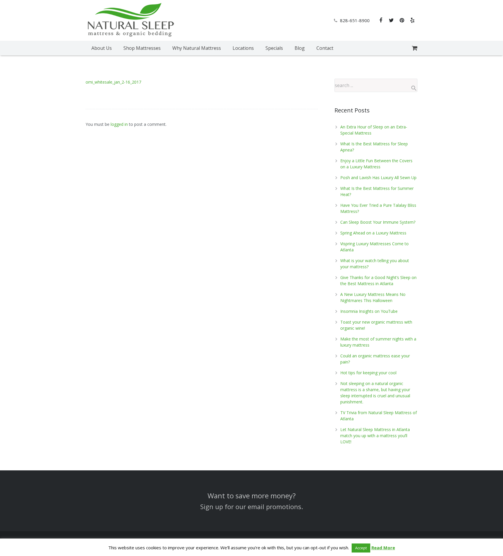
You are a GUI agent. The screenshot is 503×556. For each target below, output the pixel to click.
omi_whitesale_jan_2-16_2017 (113, 82)
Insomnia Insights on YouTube (369, 311)
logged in (119, 124)
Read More (383, 547)
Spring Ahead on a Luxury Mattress (373, 233)
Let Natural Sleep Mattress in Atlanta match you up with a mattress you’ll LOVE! (375, 435)
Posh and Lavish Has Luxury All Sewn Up (378, 177)
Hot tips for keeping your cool (368, 372)
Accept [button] (361, 547)
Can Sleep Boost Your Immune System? (377, 222)
